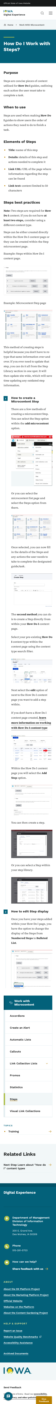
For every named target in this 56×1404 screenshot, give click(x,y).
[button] (44, 1400)
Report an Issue (13, 1330)
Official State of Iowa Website (17, 3)
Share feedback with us (27, 1268)
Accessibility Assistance (18, 1342)
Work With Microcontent (31, 25)
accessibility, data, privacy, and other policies (25, 1395)
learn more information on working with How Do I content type (31, 723)
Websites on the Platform (19, 1306)
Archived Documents (16, 1353)
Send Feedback (12, 1387)
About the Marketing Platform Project (26, 1295)
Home (10, 25)
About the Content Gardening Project (26, 1312)
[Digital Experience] (11, 11)
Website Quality (21, 1336)
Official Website (13, 1301)
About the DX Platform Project (22, 1289)
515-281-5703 (19, 1250)
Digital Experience (14, 14)
